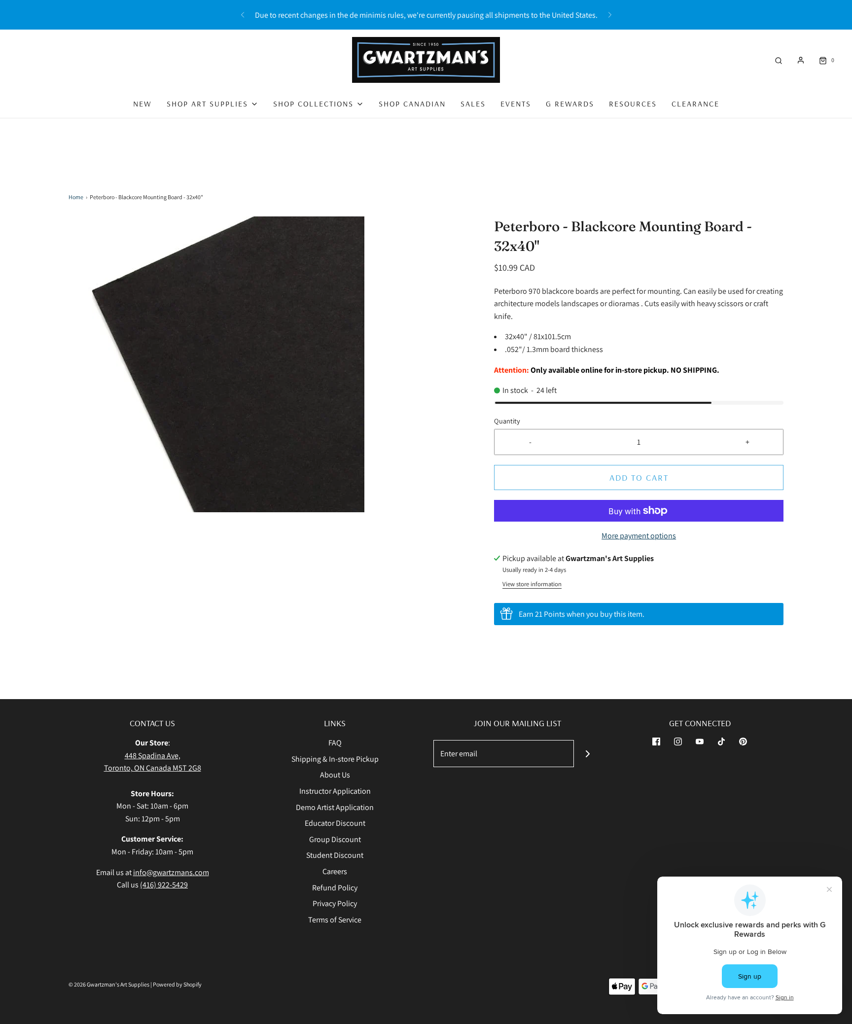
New (142, 103)
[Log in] (801, 60)
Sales (473, 103)
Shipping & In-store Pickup (335, 759)
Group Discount (335, 839)
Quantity (507, 420)
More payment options (639, 535)
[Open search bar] (778, 60)
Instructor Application (335, 791)
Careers (334, 871)
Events (515, 103)
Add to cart (639, 477)
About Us (335, 775)
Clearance (695, 103)
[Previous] (242, 15)
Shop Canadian (412, 103)
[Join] (587, 753)
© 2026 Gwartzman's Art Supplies (109, 984)
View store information (532, 584)
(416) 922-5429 (164, 885)
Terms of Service (334, 920)
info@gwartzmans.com (171, 872)
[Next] (610, 15)
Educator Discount (335, 823)
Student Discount (334, 855)
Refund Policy (334, 888)
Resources (633, 103)
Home (76, 197)
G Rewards (570, 103)
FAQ (335, 743)
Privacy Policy (335, 903)
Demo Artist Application (335, 807)
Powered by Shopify (177, 984)
